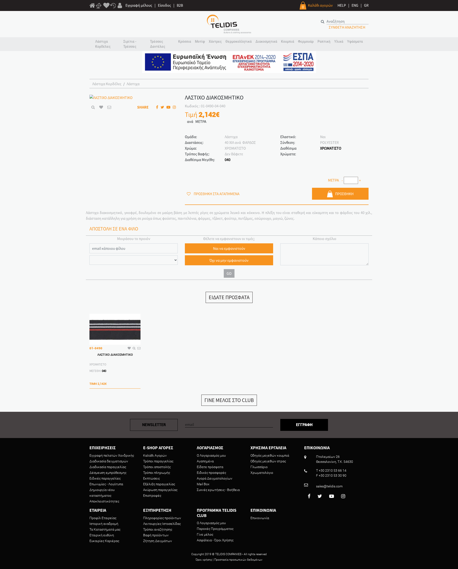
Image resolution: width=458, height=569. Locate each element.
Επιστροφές (152, 495)
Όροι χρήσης (204, 559)
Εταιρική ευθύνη (101, 535)
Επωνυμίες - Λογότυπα (106, 484)
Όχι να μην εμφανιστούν (229, 260)
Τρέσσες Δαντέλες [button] (157, 44)
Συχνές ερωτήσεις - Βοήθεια (218, 490)
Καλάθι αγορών (320, 5)
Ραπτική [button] (323, 41)
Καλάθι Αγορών (155, 455)
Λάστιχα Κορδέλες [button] (102, 44)
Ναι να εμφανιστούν (229, 248)
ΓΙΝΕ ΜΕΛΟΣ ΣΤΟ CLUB (229, 400)
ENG (355, 5)
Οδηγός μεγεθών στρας (268, 461)
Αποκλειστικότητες (104, 501)
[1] (92, 6)
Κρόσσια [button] (184, 41)
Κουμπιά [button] (287, 41)
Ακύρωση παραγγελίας (160, 490)
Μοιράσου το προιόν (133, 238)
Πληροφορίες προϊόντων (162, 518)
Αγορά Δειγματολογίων (214, 478)
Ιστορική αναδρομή (103, 524)
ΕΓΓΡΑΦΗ (304, 425)
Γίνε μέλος (205, 534)
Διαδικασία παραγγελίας (107, 467)
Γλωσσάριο (259, 467)
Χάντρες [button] (215, 41)
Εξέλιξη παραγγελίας (159, 484)
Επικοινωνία (259, 518)
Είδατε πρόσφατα (210, 467)
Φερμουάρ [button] (306, 41)
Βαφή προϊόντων (156, 535)
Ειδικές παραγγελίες (105, 478)
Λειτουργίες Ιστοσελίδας (162, 524)
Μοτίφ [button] (200, 41)
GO (229, 273)
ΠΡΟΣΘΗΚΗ (344, 193)
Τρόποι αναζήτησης (157, 529)
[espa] (229, 61)
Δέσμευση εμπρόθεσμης (107, 473)
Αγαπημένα (205, 461)
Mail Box (203, 484)
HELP (342, 5)
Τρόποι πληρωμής (156, 473)
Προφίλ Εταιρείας (102, 518)
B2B (180, 5)
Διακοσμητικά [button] (266, 41)
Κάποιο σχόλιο (324, 238)
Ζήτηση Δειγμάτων (157, 541)
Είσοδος (164, 5)
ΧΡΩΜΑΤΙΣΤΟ (330, 148)
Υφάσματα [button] (355, 41)
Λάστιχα (133, 83)
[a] (106, 5)
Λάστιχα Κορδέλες (106, 83)
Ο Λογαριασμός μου (211, 455)
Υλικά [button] (338, 41)
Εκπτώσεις (151, 478)
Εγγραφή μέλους (138, 5)
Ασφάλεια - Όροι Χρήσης (215, 540)
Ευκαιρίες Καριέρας (104, 541)
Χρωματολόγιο (261, 473)
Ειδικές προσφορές (211, 473)
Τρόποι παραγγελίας (158, 461)
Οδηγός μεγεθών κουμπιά (269, 455)
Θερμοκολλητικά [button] (238, 41)
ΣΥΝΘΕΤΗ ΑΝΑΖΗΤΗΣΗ (347, 27)
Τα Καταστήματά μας (104, 529)
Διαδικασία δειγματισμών (108, 461)
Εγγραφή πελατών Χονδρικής (111, 455)
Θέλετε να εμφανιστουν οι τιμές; (229, 238)
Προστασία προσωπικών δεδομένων (238, 559)
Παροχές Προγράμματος (215, 529)
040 (227, 159)
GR (366, 5)
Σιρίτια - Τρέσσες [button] (129, 44)
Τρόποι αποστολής (157, 467)
